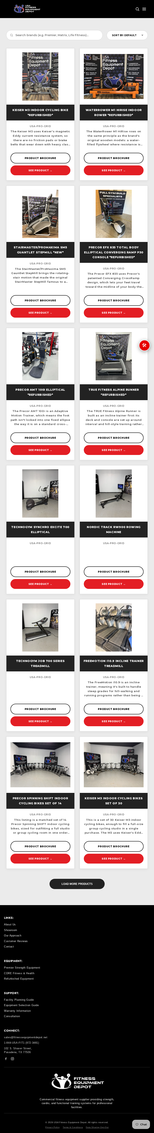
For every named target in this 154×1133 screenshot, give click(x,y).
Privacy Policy (52, 1127)
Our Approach (12, 935)
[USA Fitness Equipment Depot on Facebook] (6, 1059)
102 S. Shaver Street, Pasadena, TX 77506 (18, 1050)
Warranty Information (17, 1010)
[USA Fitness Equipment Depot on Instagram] (12, 1059)
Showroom (10, 930)
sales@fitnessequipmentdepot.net (26, 1037)
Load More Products (77, 883)
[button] (137, 9)
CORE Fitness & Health (19, 973)
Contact (9, 946)
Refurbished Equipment (19, 978)
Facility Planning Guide (19, 999)
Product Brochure (40, 158)
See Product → (40, 170)
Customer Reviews (16, 941)
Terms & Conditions (73, 1127)
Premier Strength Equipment (22, 967)
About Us (10, 924)
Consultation (12, 1016)
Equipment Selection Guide (21, 1005)
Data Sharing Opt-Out (97, 1127)
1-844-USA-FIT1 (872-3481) (21, 1042)
